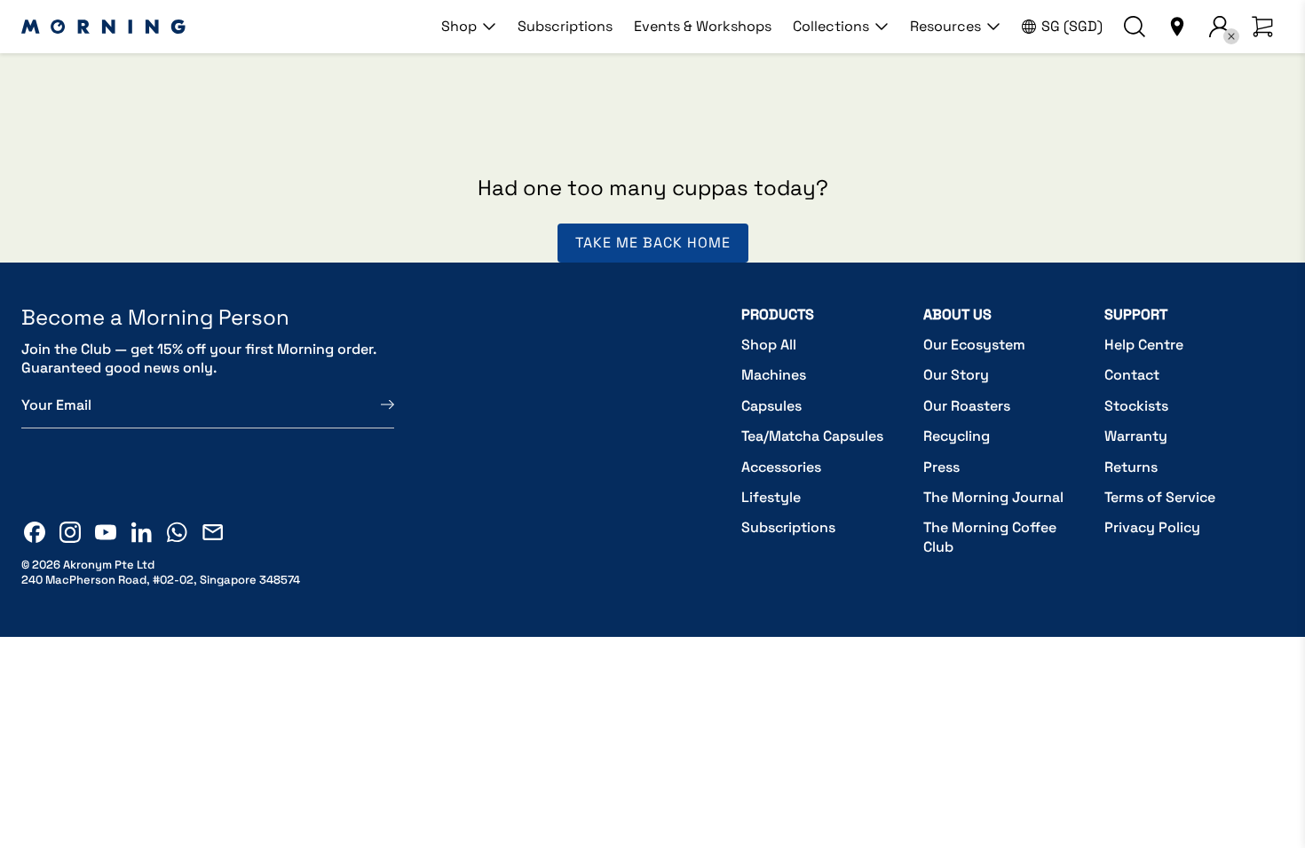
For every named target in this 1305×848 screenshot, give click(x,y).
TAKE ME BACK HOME (653, 242)
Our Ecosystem (974, 344)
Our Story (956, 374)
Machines (773, 374)
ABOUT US (957, 314)
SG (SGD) (1072, 26)
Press (941, 467)
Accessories (781, 467)
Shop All (768, 344)
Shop (459, 26)
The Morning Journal (993, 497)
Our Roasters (966, 406)
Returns (1131, 467)
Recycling (956, 436)
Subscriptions (565, 26)
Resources (945, 26)
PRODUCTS (777, 314)
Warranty (1135, 436)
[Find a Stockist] (1177, 26)
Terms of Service (1159, 497)
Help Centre (1143, 344)
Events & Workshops (702, 26)
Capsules (771, 406)
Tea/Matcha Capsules (812, 436)
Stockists (1136, 406)
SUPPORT (1135, 314)
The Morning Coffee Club (989, 537)
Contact (1131, 374)
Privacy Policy (1152, 527)
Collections (831, 26)
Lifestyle (771, 497)
